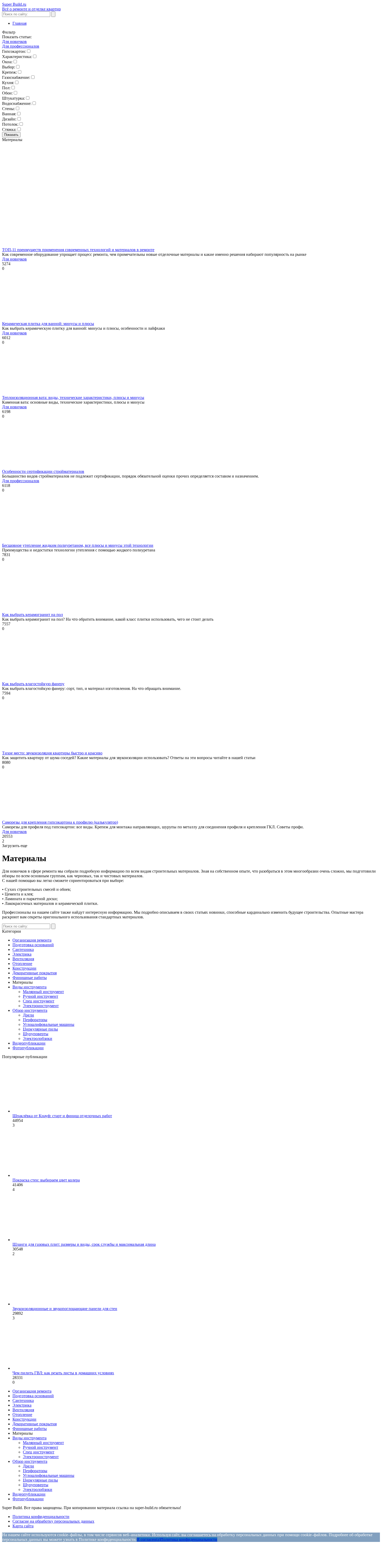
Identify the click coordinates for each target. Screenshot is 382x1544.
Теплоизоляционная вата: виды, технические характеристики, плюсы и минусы (73, 397)
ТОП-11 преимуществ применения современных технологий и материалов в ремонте (78, 249)
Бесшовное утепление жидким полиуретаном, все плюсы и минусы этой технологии (77, 545)
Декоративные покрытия (34, 973)
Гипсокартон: (14, 51)
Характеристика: (17, 56)
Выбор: (8, 67)
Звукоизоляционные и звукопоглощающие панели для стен (64, 1308)
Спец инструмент (38, 1001)
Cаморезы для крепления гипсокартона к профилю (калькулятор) (60, 822)
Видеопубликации (28, 1043)
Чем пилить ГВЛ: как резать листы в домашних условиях (63, 1373)
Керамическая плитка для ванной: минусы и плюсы (48, 323)
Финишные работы (29, 977)
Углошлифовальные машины (48, 1024)
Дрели (28, 1015)
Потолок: (10, 124)
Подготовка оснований (33, 945)
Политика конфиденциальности (40, 1516)
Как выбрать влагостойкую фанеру (33, 684)
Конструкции (24, 968)
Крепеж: (9, 72)
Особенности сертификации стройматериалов (43, 471)
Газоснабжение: (16, 77)
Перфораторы (35, 1020)
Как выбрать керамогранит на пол (32, 614)
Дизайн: (9, 119)
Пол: (6, 88)
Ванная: (9, 114)
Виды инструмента (29, 987)
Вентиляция (23, 959)
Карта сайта (23, 1526)
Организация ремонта (31, 940)
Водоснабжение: (16, 103)
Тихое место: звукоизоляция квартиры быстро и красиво (52, 753)
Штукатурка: (13, 98)
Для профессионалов (20, 46)
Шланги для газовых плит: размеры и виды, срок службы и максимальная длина (84, 1244)
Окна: (7, 62)
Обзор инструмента (29, 1010)
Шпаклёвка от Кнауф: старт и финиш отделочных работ (62, 1116)
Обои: (7, 93)
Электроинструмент (41, 1005)
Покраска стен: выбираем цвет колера (46, 1180)
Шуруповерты (35, 1034)
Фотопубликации (28, 1048)
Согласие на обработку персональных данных (53, 1521)
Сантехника (23, 949)
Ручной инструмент (40, 996)
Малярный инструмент (43, 991)
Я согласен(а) (148, 1539)
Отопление (22, 963)
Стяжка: (9, 129)
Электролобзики (37, 1038)
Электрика (21, 954)
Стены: (8, 108)
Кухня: (8, 82)
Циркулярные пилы (40, 1029)
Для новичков (14, 41)
